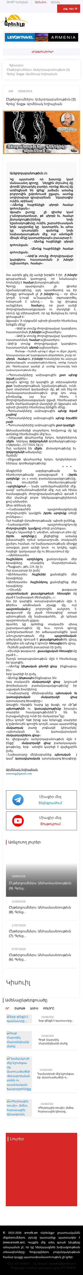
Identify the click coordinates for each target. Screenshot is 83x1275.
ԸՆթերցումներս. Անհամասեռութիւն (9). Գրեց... (40, 886)
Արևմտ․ (41, 2)
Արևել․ (56, 2)
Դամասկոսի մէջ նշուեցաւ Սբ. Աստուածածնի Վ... (55, 1076)
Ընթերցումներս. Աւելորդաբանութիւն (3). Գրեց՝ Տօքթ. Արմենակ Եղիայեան (38, 72)
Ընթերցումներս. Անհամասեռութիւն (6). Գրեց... (40, 957)
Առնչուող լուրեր (24, 842)
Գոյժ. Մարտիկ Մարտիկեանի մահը (53, 1042)
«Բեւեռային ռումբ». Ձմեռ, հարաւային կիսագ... (56, 1110)
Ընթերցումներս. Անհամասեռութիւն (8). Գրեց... (40, 910)
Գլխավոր (16, 65)
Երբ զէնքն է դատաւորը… (56, 1021)
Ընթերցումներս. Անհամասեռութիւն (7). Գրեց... (40, 933)
